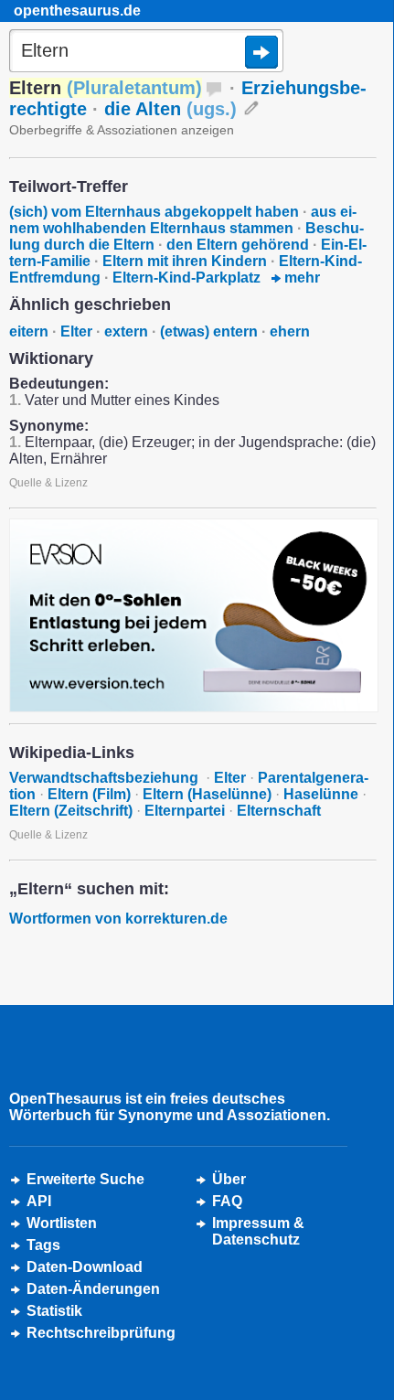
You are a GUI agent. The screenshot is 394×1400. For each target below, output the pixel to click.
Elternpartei (184, 810)
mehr (300, 277)
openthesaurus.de (77, 10)
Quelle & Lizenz (48, 482)
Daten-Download (85, 1267)
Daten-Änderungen (93, 1289)
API (39, 1201)
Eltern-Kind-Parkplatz (186, 277)
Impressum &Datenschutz (258, 1231)
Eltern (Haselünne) (207, 794)
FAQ (227, 1201)
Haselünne (320, 794)
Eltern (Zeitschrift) (71, 810)
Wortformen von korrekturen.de (118, 918)
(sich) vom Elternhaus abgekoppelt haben (154, 211)
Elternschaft (279, 810)
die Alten (170, 109)
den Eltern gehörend (237, 244)
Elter (76, 331)
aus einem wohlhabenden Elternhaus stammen (183, 220)
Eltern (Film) (89, 794)
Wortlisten (62, 1223)
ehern (290, 331)
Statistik (54, 1311)
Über (229, 1179)
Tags (43, 1245)
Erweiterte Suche (85, 1179)
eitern (28, 331)
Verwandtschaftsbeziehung (105, 777)
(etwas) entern (209, 331)
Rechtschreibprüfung (101, 1333)
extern (126, 331)
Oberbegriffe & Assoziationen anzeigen (121, 130)
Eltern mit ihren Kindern (184, 261)
